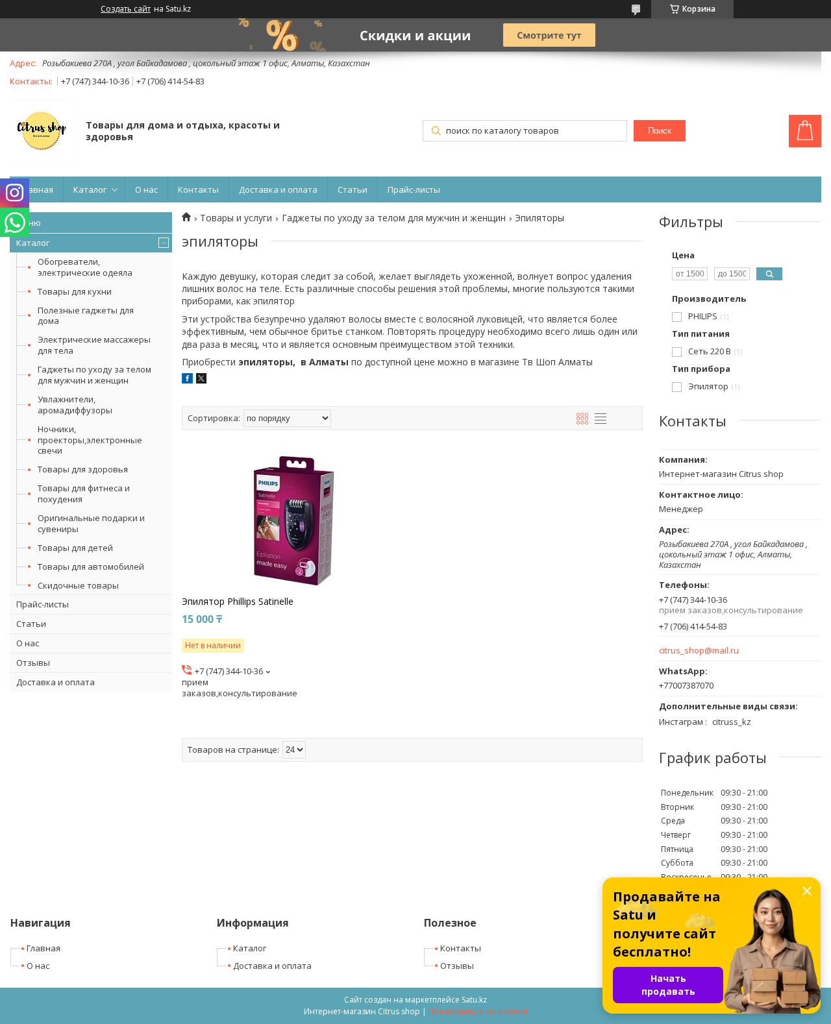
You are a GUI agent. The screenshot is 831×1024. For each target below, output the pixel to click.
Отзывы (33, 662)
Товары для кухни (75, 291)
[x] (201, 380)
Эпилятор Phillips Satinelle (237, 601)
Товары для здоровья (83, 469)
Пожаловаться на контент (478, 1011)
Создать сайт (126, 9)
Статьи (352, 189)
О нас (146, 189)
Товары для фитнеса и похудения (84, 493)
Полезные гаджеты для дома (86, 315)
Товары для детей (75, 548)
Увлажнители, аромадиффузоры (75, 404)
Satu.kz (474, 999)
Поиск (659, 131)
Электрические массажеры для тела (94, 345)
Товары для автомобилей (91, 566)
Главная (36, 189)
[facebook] (187, 380)
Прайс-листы (414, 189)
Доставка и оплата (278, 189)
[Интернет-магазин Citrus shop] (41, 132)
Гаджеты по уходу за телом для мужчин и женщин (94, 374)
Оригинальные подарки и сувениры (91, 523)
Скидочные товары (78, 585)
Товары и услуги (236, 218)
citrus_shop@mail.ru (699, 650)
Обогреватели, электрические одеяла (85, 267)
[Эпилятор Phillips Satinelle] (294, 521)
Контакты (198, 189)
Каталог (89, 189)
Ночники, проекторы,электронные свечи (90, 440)
